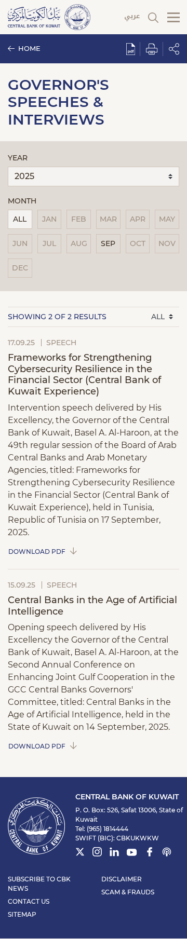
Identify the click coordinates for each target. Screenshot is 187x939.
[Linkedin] (114, 853)
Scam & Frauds (127, 892)
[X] (80, 853)
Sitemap (22, 914)
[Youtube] (132, 854)
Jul (49, 243)
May (167, 219)
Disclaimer (121, 879)
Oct (137, 243)
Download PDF (36, 551)
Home (29, 48)
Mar (108, 219)
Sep (108, 243)
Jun (20, 243)
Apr (137, 219)
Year (18, 157)
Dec (20, 268)
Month (22, 201)
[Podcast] (166, 853)
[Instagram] (97, 853)
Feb (78, 219)
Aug (79, 243)
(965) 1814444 (107, 829)
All (19, 219)
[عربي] (132, 17)
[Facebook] (149, 853)
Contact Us (28, 901)
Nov (167, 243)
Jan (49, 219)
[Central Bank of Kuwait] (49, 16)
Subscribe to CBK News (39, 883)
